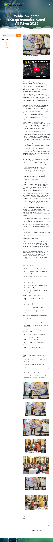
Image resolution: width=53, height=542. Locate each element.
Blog (6, 44)
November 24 (35, 55)
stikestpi (28, 55)
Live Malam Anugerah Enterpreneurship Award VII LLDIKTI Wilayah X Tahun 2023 (36, 377)
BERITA (6, 42)
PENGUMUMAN (8, 47)
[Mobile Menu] (50, 4)
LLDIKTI (7, 45)
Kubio (41, 539)
